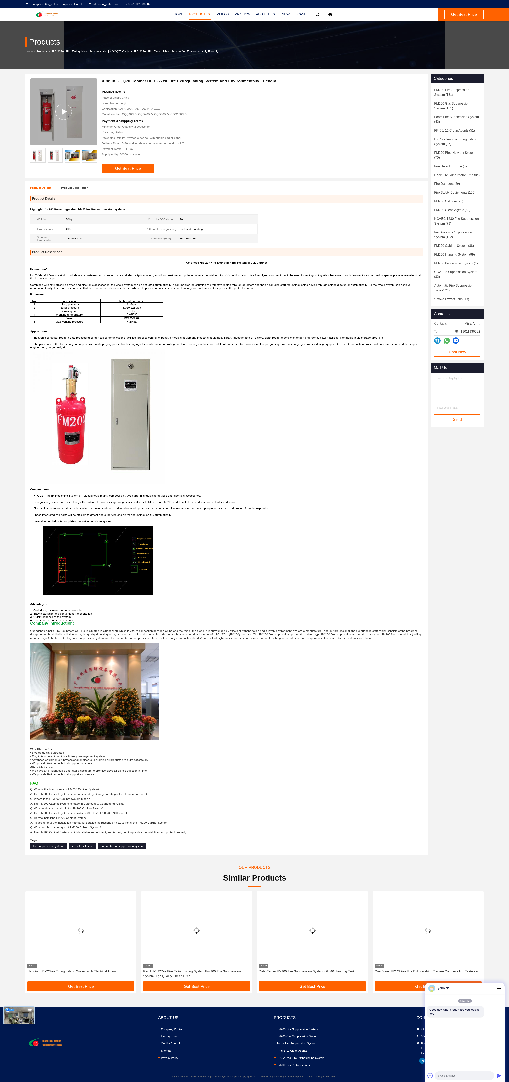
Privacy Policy (169, 1057)
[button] (94, 155)
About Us (264, 14)
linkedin (422, 1061)
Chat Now (457, 352)
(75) (454, 155)
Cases (303, 14)
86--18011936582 (138, 4)
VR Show (242, 14)
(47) (456, 263)
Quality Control (170, 1043)
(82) (455, 274)
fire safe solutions (82, 846)
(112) (453, 235)
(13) (451, 299)
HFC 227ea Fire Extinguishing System (75, 51)
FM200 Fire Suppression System (297, 1029)
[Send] (499, 1075)
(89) (452, 210)
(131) (451, 92)
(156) (454, 192)
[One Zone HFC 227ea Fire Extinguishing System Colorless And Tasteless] (428, 930)
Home (178, 14)
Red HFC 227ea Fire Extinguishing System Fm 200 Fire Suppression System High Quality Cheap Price (192, 974)
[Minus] (499, 988)
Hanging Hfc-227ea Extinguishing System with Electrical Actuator (73, 971)
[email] (455, 340)
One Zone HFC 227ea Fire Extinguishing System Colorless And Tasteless (427, 971)
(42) (456, 119)
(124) (453, 288)
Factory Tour (169, 1036)
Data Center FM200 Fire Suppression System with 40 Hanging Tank (307, 971)
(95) (455, 142)
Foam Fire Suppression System (296, 1043)
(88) (454, 245)
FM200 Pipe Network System (295, 1064)
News (286, 14)
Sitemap (166, 1050)
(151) (451, 106)
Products (198, 14)
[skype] (437, 340)
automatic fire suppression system (122, 846)
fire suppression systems (48, 846)
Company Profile (171, 1029)
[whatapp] (447, 341)
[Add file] (430, 1075)
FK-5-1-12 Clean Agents (292, 1050)
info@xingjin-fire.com (106, 4)
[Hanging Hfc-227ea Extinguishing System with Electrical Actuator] (80, 930)
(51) (454, 130)
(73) (456, 221)
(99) (454, 254)
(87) (451, 166)
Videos (223, 14)
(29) (447, 183)
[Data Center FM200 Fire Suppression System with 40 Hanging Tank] (312, 930)
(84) (457, 175)
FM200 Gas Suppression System (297, 1036)
